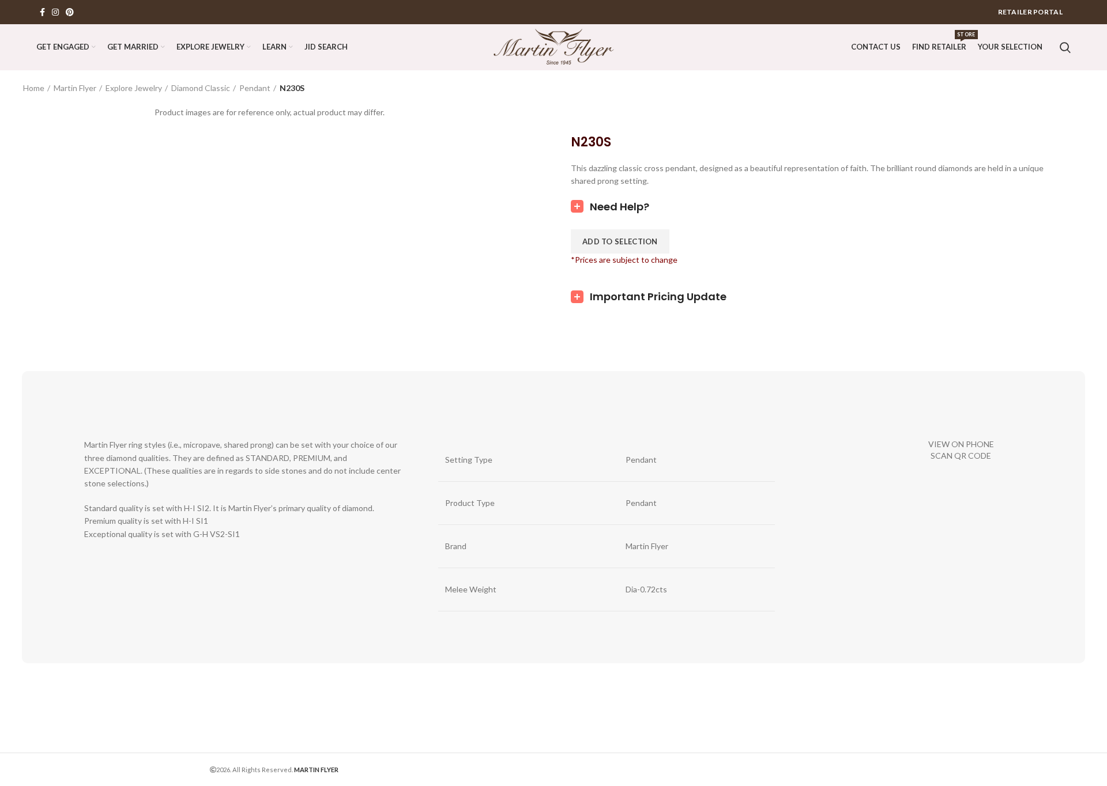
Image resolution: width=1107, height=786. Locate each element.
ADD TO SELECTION (620, 241)
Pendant (254, 88)
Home (33, 88)
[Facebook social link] (42, 12)
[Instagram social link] (55, 12)
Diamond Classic (200, 88)
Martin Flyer (75, 88)
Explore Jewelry (134, 88)
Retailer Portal (1030, 11)
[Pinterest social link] (69, 12)
